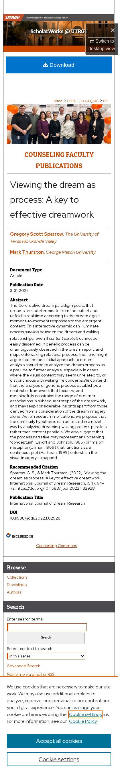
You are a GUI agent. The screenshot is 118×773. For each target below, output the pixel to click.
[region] (59, 724)
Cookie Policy (83, 721)
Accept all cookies (59, 741)
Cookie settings (85, 714)
